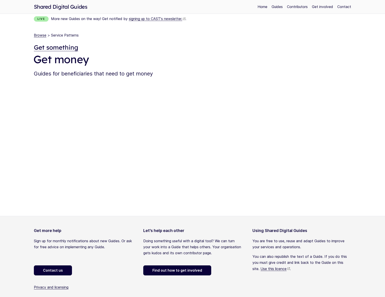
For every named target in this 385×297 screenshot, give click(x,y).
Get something (56, 47)
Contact (344, 6)
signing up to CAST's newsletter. (155, 18)
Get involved (322, 6)
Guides (277, 6)
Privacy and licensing (51, 287)
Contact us (53, 270)
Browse (40, 35)
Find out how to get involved (177, 270)
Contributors (297, 6)
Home (262, 6)
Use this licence (273, 268)
